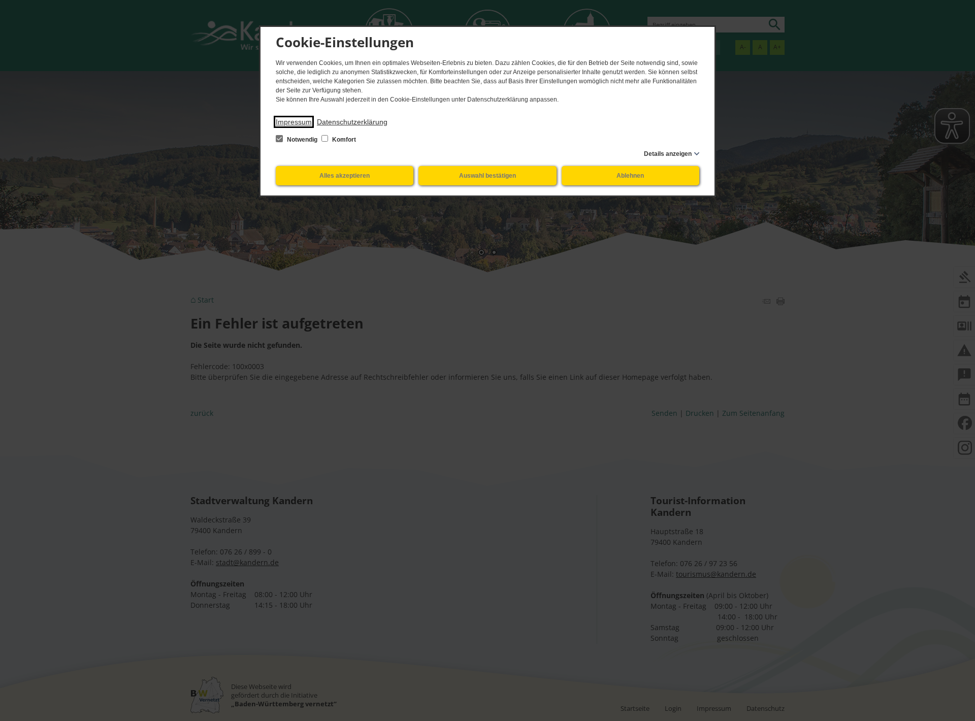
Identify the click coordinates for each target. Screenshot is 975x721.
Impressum (294, 122)
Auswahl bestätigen (487, 175)
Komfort (343, 139)
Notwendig (302, 139)
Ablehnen (630, 175)
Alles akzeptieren (344, 175)
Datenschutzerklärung (352, 122)
